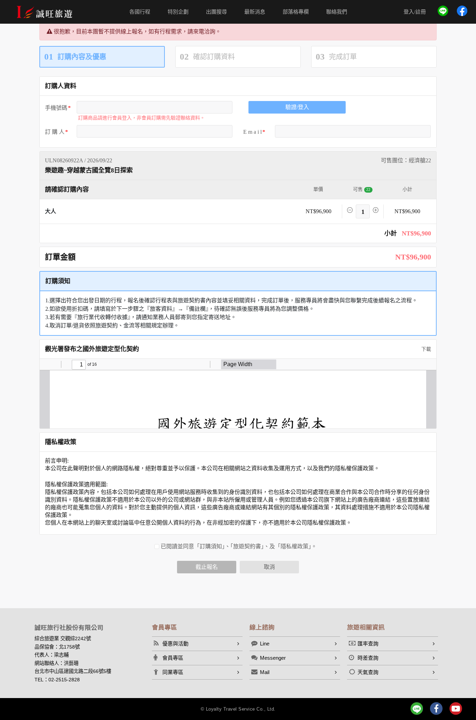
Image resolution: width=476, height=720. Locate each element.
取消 (269, 567)
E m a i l (252, 132)
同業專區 (172, 672)
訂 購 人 (54, 132)
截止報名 (206, 567)
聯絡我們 (336, 12)
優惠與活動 (175, 644)
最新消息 (254, 12)
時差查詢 (368, 658)
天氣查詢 (368, 672)
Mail (264, 672)
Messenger (273, 658)
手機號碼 (56, 108)
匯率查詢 (368, 644)
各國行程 (139, 12)
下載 (425, 349)
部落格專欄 (296, 12)
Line (264, 644)
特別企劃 (178, 12)
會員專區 (172, 658)
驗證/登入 (297, 107)
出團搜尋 (216, 12)
